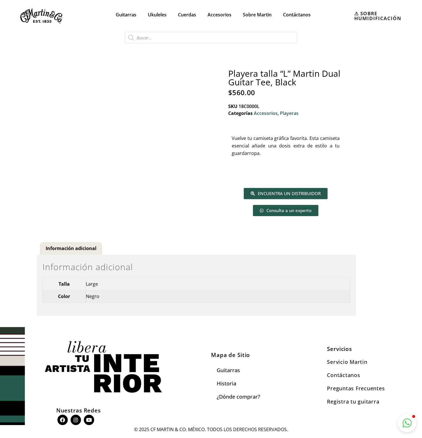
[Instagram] (76, 420)
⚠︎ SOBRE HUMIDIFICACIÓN (377, 16)
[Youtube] (89, 420)
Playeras (289, 113)
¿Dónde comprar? (238, 396)
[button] (407, 423)
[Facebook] (62, 420)
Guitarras (126, 14)
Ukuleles (157, 14)
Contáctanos (297, 14)
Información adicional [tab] (71, 248)
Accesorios (219, 14)
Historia (226, 383)
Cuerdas (187, 14)
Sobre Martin (257, 14)
